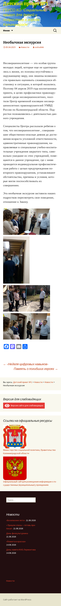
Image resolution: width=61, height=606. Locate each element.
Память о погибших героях (36, 369)
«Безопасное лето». (15, 520)
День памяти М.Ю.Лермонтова (21, 549)
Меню (6, 30)
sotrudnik (39, 47)
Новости (25, 47)
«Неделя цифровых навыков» (25, 364)
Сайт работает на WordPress (17, 599)
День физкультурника (17, 533)
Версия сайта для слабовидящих (26, 405)
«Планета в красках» (16, 541)
